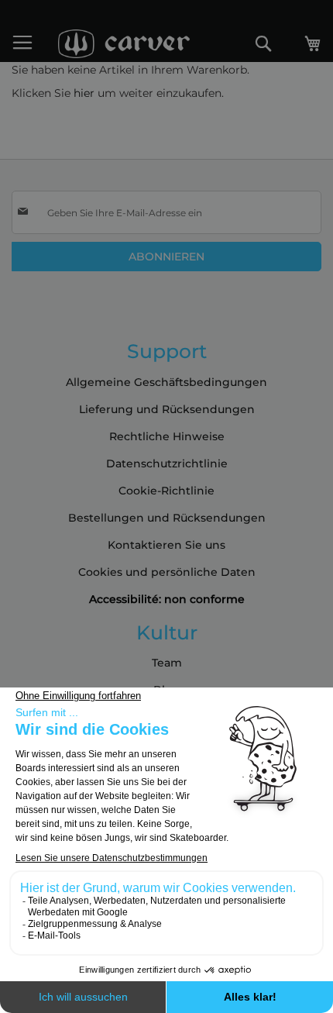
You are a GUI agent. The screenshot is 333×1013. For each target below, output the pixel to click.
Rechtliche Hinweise (167, 436)
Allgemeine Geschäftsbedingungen (166, 382)
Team (167, 663)
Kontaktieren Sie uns (166, 545)
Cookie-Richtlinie (166, 491)
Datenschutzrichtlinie (167, 463)
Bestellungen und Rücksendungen (167, 518)
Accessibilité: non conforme (167, 599)
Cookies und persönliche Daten (167, 572)
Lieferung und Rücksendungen (167, 409)
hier (84, 93)
